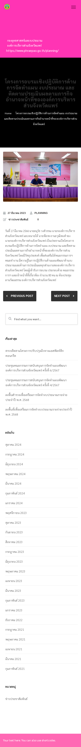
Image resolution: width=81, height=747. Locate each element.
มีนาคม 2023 (13, 590)
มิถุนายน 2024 (14, 464)
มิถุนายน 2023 (14, 561)
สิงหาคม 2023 (14, 542)
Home (8, 113)
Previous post (22, 296)
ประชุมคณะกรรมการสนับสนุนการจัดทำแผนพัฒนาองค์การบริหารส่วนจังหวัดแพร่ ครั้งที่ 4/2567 (36, 382)
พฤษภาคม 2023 (15, 571)
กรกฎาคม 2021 (14, 629)
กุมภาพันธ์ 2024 (15, 493)
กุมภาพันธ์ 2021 (15, 668)
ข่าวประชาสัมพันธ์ (18, 219)
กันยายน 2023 (14, 532)
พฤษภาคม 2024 (15, 474)
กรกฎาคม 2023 (14, 551)
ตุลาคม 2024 (13, 444)
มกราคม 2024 (13, 503)
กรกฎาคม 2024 (14, 454)
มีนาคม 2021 (13, 659)
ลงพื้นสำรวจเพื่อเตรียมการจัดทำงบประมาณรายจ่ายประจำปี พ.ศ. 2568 (36, 397)
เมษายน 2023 (13, 581)
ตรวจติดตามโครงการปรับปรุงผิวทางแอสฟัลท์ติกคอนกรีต (34, 353)
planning (41, 213)
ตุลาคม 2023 (13, 522)
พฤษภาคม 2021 (15, 639)
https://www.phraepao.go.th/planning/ (32, 50)
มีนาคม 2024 (13, 483)
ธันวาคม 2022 (13, 620)
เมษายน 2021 (13, 649)
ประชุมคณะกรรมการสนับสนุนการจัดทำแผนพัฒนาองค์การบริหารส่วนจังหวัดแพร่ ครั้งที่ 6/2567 (36, 368)
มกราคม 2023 (13, 610)
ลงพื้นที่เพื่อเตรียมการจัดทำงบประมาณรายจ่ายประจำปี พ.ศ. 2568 (38, 411)
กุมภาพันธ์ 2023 (15, 600)
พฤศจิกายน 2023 (16, 513)
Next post (62, 296)
